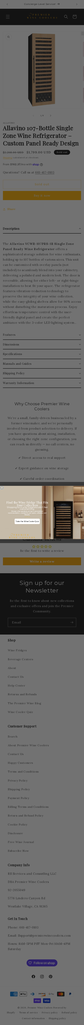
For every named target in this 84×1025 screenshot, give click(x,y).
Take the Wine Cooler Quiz (27, 521)
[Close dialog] (1, 487)
